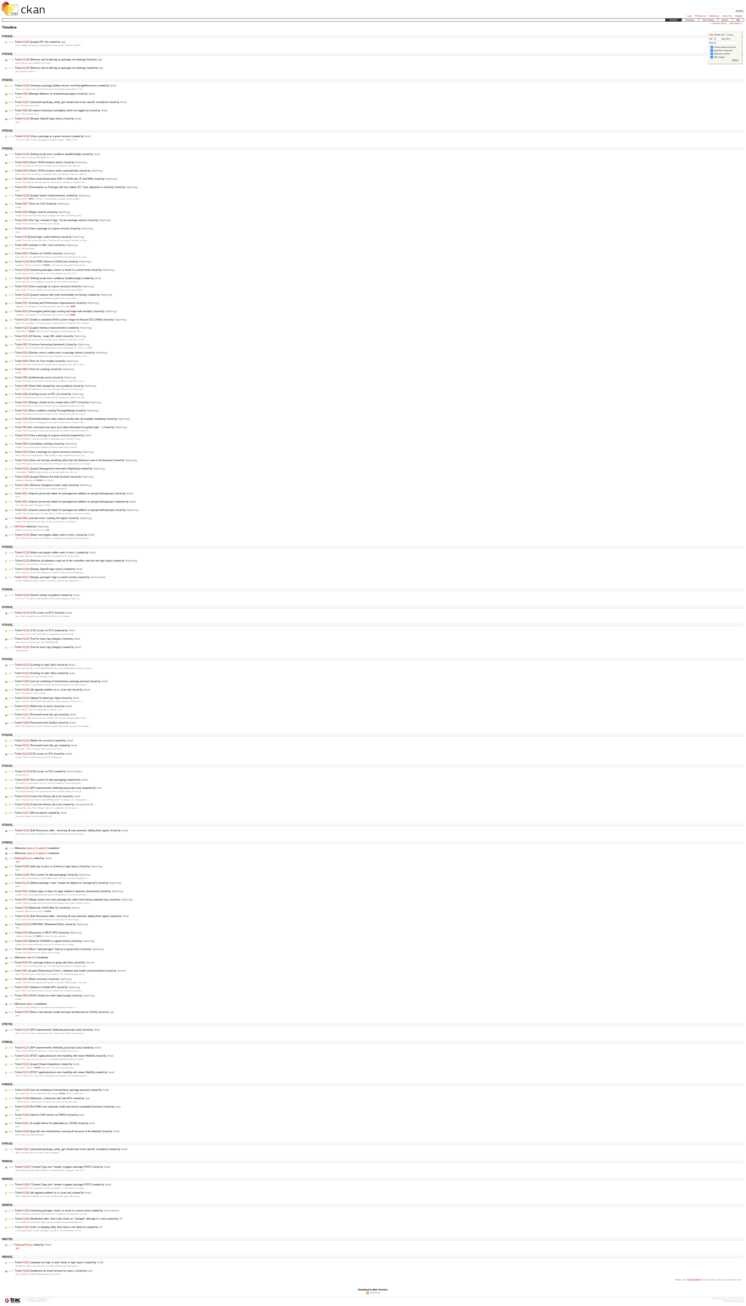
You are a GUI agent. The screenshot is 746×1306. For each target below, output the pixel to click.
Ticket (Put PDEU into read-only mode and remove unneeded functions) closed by (65, 1106)
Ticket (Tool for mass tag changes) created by (45, 647)
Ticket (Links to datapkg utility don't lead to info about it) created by (55, 1227)
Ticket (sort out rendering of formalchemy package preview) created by (59, 1089)
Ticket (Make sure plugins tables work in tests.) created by (52, 552)
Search (725, 20)
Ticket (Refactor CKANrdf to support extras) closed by (51, 940)
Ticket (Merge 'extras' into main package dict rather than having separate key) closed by (70, 899)
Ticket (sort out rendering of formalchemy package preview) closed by (58, 681)
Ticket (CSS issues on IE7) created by (45, 771)
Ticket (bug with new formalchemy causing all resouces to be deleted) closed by (64, 1131)
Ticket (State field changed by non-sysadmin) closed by (52, 385)
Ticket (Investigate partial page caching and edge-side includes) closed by (63, 311)
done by (712, 43)
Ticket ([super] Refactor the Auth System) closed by (51, 476)
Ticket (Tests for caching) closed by (41, 369)
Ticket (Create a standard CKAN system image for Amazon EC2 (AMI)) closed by (67, 319)
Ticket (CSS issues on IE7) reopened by (42, 630)
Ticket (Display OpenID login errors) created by (45, 569)
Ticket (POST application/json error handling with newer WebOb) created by (61, 1072)
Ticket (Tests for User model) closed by (43, 361)
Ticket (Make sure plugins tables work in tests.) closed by (52, 534)
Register (739, 16)
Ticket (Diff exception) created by (38, 812)
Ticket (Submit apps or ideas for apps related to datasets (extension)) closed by (66, 891)
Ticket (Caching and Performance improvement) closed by (54, 302)
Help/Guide (714, 16)
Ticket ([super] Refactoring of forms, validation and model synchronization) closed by (67, 970)
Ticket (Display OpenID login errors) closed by (45, 118)
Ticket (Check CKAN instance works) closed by (48, 162)
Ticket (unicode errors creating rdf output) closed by (50, 518)
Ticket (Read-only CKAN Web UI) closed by (44, 907)
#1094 (48, 911)
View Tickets (708, 20)
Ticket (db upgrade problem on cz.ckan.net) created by (50, 1192)
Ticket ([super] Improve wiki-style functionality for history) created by (60, 294)
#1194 (31, 331)
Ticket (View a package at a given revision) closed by (51, 286)
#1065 (40, 480)
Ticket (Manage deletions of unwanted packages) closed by (52, 93)
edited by (29, 526)
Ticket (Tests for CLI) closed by (39, 203)
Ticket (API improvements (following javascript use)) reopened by (55, 787)
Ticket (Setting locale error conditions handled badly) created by (55, 278)
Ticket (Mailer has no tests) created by (41, 740)
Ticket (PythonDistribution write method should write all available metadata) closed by (69, 418)
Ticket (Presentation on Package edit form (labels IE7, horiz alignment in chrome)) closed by (73, 187)
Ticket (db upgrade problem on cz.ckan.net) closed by (49, 689)
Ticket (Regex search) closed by (39, 212)
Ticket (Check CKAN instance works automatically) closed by (56, 170)
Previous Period (719, 23)
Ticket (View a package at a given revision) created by (50, 136)
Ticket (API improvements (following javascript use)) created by (55, 1047)
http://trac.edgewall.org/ (733, 1301)
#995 (73, 306)
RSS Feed (375, 1292)
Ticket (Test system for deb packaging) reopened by (48, 779)
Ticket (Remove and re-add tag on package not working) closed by (55, 59)
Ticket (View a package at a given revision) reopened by (50, 435)
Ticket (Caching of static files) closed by (42, 664)
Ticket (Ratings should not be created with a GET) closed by (55, 402)
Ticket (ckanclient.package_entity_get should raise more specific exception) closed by (67, 102)
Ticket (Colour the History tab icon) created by (52, 804)
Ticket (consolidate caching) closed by (43, 443)
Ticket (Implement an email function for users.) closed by (51, 1270)
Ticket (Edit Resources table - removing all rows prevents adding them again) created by (69, 916)
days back (725, 39)
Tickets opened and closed (724, 47)
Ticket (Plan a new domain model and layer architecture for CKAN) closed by (61, 1012)
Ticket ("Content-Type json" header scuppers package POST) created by (60, 1184)
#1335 (37, 1068)
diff (47, 530)
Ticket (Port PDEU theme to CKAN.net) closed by (50, 261)
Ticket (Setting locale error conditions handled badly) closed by (54, 154)
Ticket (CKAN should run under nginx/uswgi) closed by (52, 995)
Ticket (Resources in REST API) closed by (45, 932)
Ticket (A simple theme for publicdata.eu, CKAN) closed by (52, 1123)
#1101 (31, 472)
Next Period (735, 23)
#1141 (62, 1093)
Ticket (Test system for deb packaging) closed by (49, 874)
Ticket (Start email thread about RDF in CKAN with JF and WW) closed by (63, 178)
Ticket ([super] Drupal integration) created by (44, 1064)
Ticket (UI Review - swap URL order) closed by (47, 336)
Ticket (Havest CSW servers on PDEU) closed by (46, 1114)
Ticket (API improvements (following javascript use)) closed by (54, 1029)
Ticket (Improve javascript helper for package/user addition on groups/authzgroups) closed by (71, 493)
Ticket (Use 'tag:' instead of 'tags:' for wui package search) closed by (60, 220)
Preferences (700, 16)
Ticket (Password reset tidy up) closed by (42, 714)
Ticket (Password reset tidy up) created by (43, 745)
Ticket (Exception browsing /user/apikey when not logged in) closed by (58, 110)
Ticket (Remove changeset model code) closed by (50, 485)
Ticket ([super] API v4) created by (37, 41)
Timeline (673, 20)
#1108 (47, 265)
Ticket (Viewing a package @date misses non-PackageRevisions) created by (62, 85)
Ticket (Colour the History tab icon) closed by (44, 796)
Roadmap (690, 20)
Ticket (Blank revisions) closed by (40, 979)
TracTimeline (694, 1279)
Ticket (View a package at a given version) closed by (51, 228)
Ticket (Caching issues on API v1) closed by (46, 394)
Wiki (738, 20)
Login (689, 16)
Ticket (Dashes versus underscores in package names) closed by (58, 352)
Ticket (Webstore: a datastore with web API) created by (49, 1098)
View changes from (717, 35)
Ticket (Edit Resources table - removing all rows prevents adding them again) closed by (68, 830)
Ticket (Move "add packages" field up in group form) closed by (56, 949)
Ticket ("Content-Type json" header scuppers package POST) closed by (59, 1166)
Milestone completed (34, 848)
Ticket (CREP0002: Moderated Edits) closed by (48, 924)
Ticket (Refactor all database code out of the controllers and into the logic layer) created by (73, 560)
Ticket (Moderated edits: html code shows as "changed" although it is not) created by (65, 1218)
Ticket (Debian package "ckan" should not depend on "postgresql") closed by (65, 882)
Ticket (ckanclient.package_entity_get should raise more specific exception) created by (68, 1149)
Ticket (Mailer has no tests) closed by (40, 706)
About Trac (727, 16)
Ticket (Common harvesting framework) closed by (49, 344)
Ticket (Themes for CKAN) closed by (42, 253)
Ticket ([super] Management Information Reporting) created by (57, 468)
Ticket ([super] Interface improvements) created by (50, 327)
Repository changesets (723, 50)
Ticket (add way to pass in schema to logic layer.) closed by (55, 866)
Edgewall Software (38, 1301)
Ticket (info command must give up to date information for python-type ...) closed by (68, 427)
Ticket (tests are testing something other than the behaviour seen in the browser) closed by (73, 460)
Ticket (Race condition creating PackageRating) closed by (54, 410)
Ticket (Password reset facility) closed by (42, 722)
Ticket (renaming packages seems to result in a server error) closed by (61, 269)
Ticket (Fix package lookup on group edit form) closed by (51, 962)
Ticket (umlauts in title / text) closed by (43, 245)
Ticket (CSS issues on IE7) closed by (40, 612)
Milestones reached (721, 54)
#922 (39, 936)
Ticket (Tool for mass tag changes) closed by (44, 638)
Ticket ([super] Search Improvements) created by (49, 195)
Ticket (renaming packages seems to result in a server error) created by (64, 1210)
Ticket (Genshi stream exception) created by (44, 595)
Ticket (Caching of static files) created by (42, 673)
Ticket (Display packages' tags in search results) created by (57, 577)
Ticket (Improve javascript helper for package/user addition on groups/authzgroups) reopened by (72, 501)
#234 (31, 199)
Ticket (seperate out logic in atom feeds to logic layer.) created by (56, 1262)
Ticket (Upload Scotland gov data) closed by (44, 698)
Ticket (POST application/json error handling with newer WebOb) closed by (61, 1055)
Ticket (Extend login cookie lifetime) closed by (46, 236)
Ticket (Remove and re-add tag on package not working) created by (56, 67)
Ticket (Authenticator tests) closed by (42, 377)
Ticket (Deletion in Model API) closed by (44, 987)
